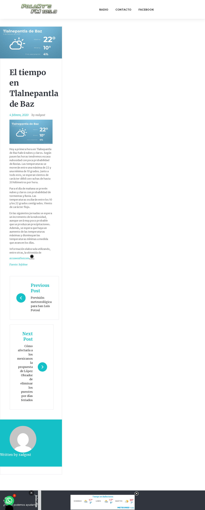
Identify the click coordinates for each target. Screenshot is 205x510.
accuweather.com (19, 258)
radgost (40, 115)
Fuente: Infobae (18, 264)
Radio (103, 9)
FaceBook (146, 9)
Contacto (123, 9)
